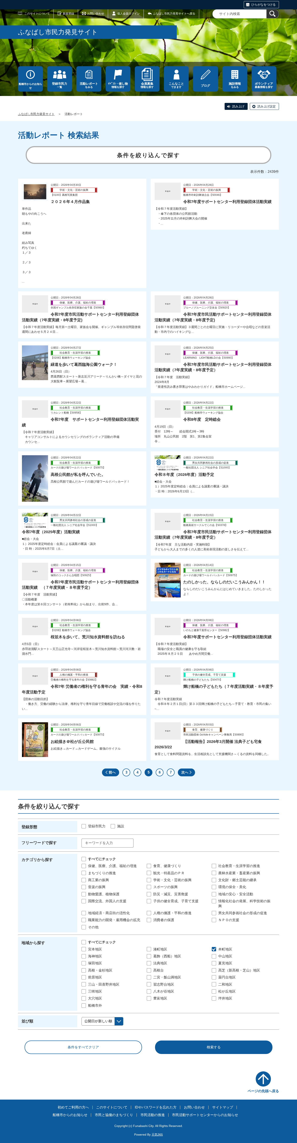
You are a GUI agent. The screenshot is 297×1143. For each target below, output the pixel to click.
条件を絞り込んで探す (148, 155)
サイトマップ (222, 1107)
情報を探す (118, 85)
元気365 (157, 1134)
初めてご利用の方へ (73, 1107)
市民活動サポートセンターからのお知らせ (205, 1115)
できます (176, 85)
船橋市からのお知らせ (30, 85)
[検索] (272, 13)
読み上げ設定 (266, 106)
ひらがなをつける (263, 4)
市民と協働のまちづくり (114, 1115)
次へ (184, 772)
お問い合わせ (95, 13)
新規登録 (68, 13)
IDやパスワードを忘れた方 (156, 1107)
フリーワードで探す (39, 843)
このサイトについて (37, 13)
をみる (89, 85)
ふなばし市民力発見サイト (36, 114)
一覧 (59, 85)
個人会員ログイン (128, 13)
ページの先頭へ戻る (263, 1091)
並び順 (27, 1021)
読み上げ (238, 106)
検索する (214, 1047)
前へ (112, 772)
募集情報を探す (264, 85)
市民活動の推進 (152, 1115)
